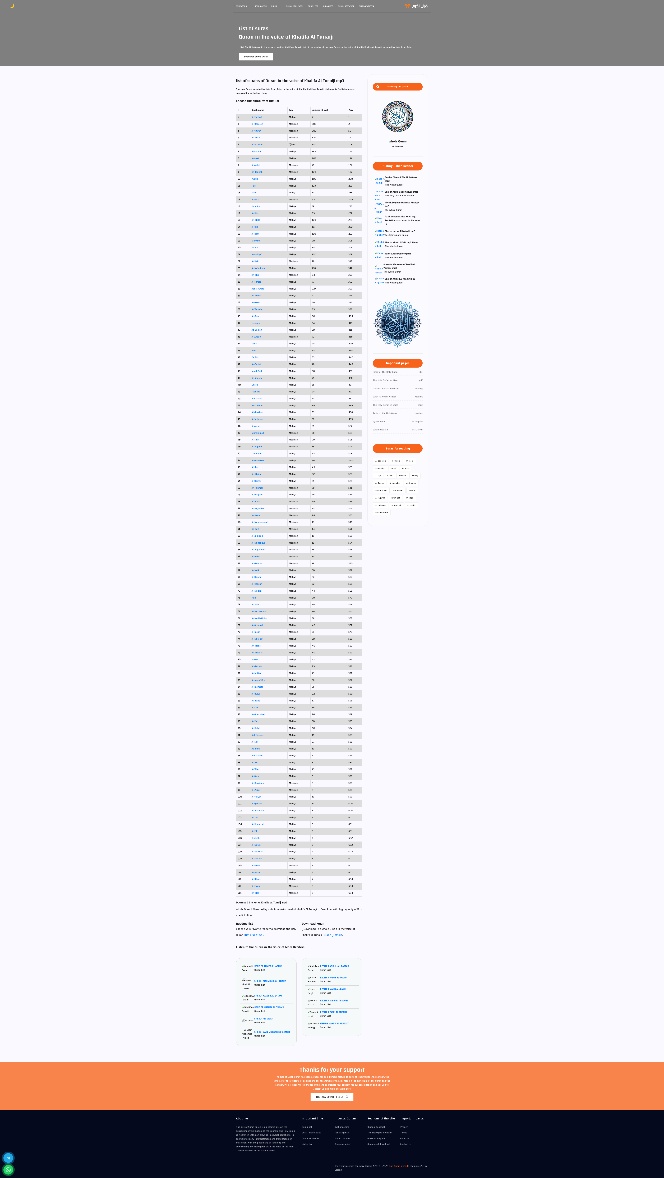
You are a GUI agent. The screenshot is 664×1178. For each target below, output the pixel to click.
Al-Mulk (255, 570)
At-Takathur (258, 810)
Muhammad (258, 433)
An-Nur (255, 275)
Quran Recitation (346, 6)
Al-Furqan (256, 282)
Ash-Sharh (257, 755)
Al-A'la (255, 707)
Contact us (241, 6)
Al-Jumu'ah (257, 536)
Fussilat (256, 392)
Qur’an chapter (342, 1138)
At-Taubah (257, 172)
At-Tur (255, 467)
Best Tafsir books (311, 1132)
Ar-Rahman (257, 488)
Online (274, 6)
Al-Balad (256, 728)
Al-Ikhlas (256, 879)
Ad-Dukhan (257, 412)
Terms (403, 1132)
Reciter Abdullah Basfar (334, 966)
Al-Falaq (256, 886)
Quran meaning (343, 1144)
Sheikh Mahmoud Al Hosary (270, 981)
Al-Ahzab (256, 337)
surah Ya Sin (381, 490)
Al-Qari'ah (257, 803)
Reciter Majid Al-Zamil (333, 989)
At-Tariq (256, 701)
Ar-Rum (255, 316)
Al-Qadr (255, 776)
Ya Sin (255, 357)
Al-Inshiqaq (257, 687)
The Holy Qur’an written (379, 1132)
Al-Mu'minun (258, 268)
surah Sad (257, 371)
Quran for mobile (311, 1138)
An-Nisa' (256, 137)
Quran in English (376, 1138)
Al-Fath (255, 440)
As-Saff (255, 529)
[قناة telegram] (8, 1158)
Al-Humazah (258, 824)
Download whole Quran (256, 56)
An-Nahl (256, 220)
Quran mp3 (327, 6)
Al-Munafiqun (258, 543)
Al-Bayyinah (258, 783)
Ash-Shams (258, 735)
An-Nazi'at (257, 652)
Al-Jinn (255, 604)
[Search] (378, 87)
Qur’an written (366, 6)
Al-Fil (254, 831)
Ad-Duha (256, 749)
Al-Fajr (255, 721)
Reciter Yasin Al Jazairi (333, 1012)
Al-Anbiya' (257, 254)
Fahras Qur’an (342, 1132)
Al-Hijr (255, 213)
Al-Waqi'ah (257, 494)
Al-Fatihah (257, 117)
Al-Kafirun (257, 858)
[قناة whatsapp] (8, 1170)
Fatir (254, 350)
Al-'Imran (256, 131)
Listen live (307, 1144)
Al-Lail (255, 742)
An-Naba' (256, 646)
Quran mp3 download (378, 1144)
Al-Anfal (256, 165)
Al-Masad (256, 872)
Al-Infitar (256, 673)
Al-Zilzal (256, 790)
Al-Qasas (256, 302)
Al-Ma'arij (256, 591)
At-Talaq (256, 556)
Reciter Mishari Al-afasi (334, 1000)
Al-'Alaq (255, 769)
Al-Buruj (256, 694)
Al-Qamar (256, 481)
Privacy (404, 1127)
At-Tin (255, 762)
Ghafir (255, 385)
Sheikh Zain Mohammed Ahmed (272, 1032)
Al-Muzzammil (259, 611)
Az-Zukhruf (257, 405)
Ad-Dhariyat (258, 460)
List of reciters (253, 935)
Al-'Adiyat (256, 797)
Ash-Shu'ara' (258, 289)
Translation (261, 6)
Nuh (254, 598)
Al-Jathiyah (257, 419)
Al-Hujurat (257, 446)
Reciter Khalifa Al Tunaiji (269, 1007)
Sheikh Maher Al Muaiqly (334, 1023)
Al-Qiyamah (257, 625)
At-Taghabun (258, 549)
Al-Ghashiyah (258, 714)
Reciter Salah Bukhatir (333, 977)
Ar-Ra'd (255, 199)
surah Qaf (257, 453)
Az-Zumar (257, 378)
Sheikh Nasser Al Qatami (268, 996)
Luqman (256, 323)
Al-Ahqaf (256, 426)
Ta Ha (255, 247)
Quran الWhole (333, 935)
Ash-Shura (257, 398)
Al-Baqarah (257, 124)
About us (404, 1138)
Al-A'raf (255, 158)
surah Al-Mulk (381, 512)
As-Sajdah (257, 330)
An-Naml (256, 295)
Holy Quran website (399, 1166)
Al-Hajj (255, 261)
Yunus (255, 179)
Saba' (254, 343)
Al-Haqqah (257, 584)
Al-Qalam (256, 577)
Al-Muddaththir (259, 618)
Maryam (256, 241)
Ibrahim (256, 206)
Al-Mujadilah (258, 508)
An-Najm (256, 474)
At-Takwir (257, 666)
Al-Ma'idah (257, 144)
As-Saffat (256, 364)
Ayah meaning (342, 1127)
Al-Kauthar (257, 851)
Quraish (256, 838)
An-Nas (255, 893)
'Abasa (255, 659)
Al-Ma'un (256, 845)
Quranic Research (294, 6)
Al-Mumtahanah (260, 522)
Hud (254, 186)
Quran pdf (313, 6)
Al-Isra (255, 227)
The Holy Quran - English (331, 1097)
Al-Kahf (255, 234)
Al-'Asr (255, 817)
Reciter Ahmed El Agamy (268, 966)
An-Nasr (256, 865)
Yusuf (254, 192)
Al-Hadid (256, 501)
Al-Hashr (256, 515)
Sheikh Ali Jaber (263, 1018)
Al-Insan (256, 632)
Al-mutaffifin (258, 680)
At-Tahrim (257, 563)
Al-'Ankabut (257, 309)
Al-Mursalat (257, 639)
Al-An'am (256, 151)
